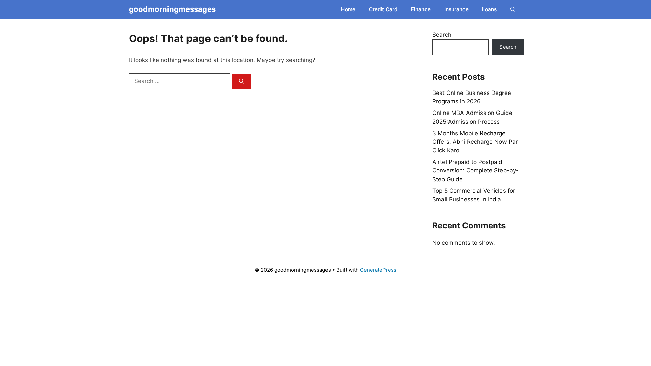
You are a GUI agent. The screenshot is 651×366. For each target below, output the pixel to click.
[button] (513, 9)
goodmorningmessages (172, 9)
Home (348, 9)
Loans (489, 9)
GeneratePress (378, 270)
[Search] (241, 81)
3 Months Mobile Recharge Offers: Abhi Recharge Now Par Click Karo (475, 142)
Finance (421, 9)
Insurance (456, 9)
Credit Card (383, 9)
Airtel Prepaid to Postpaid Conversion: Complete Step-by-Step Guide (475, 171)
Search (441, 34)
